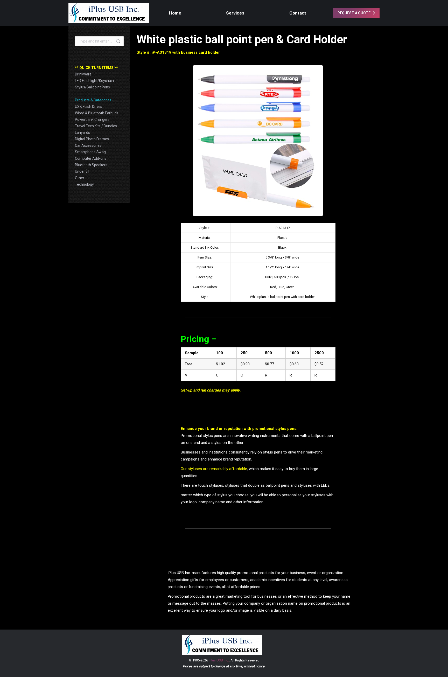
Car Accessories (88, 145)
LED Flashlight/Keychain (94, 81)
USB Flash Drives (88, 106)
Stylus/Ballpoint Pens (92, 87)
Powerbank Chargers (92, 119)
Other (79, 178)
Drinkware (83, 74)
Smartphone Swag (90, 152)
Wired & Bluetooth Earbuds (96, 113)
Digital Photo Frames (92, 139)
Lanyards (82, 132)
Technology (84, 184)
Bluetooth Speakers (91, 165)
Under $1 (82, 171)
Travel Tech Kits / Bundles (96, 126)
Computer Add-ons (90, 158)
